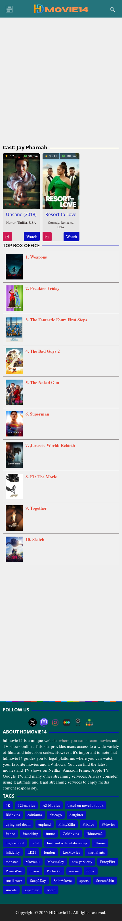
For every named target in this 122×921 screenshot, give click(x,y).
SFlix (91, 870)
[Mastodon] (44, 722)
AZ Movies (51, 805)
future (50, 833)
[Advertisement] (61, 81)
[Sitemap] (89, 722)
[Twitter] (32, 722)
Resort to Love (60, 214)
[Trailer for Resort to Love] (47, 237)
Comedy (53, 222)
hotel (35, 842)
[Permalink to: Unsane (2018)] (21, 180)
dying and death (18, 824)
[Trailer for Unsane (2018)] (7, 237)
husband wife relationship (67, 842)
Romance (67, 222)
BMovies (13, 814)
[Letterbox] (66, 722)
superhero (31, 889)
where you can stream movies (85, 740)
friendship (30, 833)
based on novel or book (86, 805)
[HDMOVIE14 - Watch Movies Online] (61, 8)
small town (14, 880)
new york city (82, 861)
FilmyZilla (66, 824)
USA (32, 222)
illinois (100, 842)
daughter (76, 814)
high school (15, 842)
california (35, 814)
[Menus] (9, 9)
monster (12, 861)
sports (84, 880)
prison (34, 870)
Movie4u (33, 861)
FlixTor (88, 824)
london (49, 852)
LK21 (32, 852)
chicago (56, 814)
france (10, 833)
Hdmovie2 (95, 833)
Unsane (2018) (21, 214)
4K (8, 805)
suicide (11, 889)
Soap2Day (38, 880)
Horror (11, 222)
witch (51, 889)
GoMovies (71, 833)
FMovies (108, 824)
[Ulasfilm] (78, 722)
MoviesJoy (55, 861)
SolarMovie (63, 880)
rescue (74, 870)
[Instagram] (55, 722)
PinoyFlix (107, 861)
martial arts (96, 852)
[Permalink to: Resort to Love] (61, 180)
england (44, 824)
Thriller (22, 222)
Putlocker (54, 870)
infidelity (13, 852)
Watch (31, 236)
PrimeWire (14, 870)
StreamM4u (105, 880)
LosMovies (71, 852)
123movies (26, 805)
